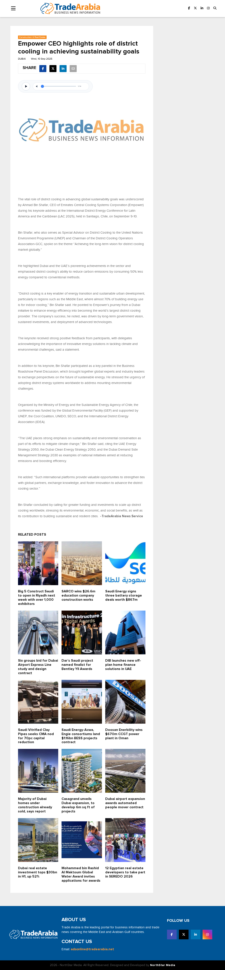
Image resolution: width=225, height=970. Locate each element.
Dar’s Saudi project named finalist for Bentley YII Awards (77, 665)
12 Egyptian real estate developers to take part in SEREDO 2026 (125, 872)
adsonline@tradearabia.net (92, 949)
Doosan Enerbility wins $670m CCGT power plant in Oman (124, 734)
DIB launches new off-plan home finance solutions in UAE (123, 665)
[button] (214, 8)
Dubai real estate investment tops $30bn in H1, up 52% (37, 872)
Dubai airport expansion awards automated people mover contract (125, 803)
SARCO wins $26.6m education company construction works (78, 595)
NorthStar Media (162, 965)
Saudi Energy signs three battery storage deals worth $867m (123, 595)
